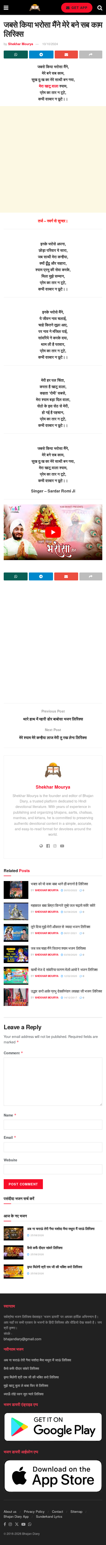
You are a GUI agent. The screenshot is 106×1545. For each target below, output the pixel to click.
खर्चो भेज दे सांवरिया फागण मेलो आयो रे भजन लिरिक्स (64, 969)
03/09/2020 (70, 954)
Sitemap (76, 1511)
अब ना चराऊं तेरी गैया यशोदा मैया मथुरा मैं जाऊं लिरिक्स (60, 1228)
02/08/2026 (70, 912)
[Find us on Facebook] (5, 1524)
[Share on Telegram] (41, 54)
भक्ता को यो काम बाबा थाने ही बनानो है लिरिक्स (59, 883)
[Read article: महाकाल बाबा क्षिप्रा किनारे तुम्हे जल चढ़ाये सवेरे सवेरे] (16, 911)
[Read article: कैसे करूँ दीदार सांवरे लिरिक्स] (13, 1252)
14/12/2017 (70, 997)
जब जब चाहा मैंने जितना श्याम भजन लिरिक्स (58, 948)
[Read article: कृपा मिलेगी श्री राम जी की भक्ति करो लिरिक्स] (13, 1271)
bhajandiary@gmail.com (22, 1339)
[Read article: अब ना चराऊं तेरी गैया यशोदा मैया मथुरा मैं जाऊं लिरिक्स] (13, 1233)
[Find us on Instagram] (10, 1524)
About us (10, 1511)
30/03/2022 (70, 890)
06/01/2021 (70, 933)
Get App (79, 7)
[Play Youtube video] (53, 532)
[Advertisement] (53, 159)
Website (10, 1159)
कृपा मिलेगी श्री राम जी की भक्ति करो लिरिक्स (54, 1266)
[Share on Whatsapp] (16, 54)
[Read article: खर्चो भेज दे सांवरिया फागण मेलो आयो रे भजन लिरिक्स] (16, 976)
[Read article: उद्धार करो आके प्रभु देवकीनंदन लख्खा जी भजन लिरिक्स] (16, 997)
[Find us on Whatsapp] (30, 1524)
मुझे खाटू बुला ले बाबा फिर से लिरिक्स (26, 1385)
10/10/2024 (50, 43)
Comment (13, 1052)
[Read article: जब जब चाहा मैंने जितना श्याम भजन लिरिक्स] (16, 954)
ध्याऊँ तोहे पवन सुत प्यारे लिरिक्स (23, 1394)
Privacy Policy (34, 1511)
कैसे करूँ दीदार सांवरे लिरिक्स (44, 1247)
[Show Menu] (6, 7)
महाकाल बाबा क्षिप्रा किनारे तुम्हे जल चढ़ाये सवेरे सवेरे (63, 905)
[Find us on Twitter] (17, 1524)
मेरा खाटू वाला (48, 86)
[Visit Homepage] (35, 7)
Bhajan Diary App (16, 1516)
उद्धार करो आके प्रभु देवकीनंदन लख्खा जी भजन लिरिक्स (66, 991)
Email (10, 1137)
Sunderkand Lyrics (49, 1516)
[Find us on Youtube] (23, 1524)
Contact (57, 1511)
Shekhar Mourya (20, 43)
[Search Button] (99, 7)
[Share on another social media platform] (90, 54)
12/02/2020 (70, 976)
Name (10, 1115)
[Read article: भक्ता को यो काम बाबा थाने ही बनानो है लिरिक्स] (16, 890)
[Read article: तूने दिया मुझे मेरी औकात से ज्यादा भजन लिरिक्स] (16, 933)
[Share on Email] (66, 54)
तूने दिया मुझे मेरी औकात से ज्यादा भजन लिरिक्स (60, 926)
